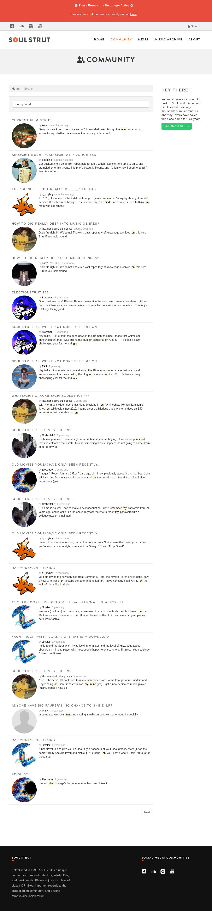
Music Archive (168, 39)
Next (147, 812)
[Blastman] (25, 308)
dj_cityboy (47, 194)
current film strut (32, 120)
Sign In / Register (176, 126)
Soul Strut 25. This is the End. (42, 430)
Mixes (143, 39)
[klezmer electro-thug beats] (25, 239)
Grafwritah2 (48, 435)
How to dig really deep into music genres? (55, 223)
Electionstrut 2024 (31, 292)
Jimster (46, 607)
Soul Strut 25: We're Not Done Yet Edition (54, 326)
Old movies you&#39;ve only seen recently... (56, 464)
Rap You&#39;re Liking (33, 567)
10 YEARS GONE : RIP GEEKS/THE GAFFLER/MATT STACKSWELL (68, 602)
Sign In (195, 26)
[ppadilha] (25, 170)
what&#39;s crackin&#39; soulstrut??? (50, 395)
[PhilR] (25, 721)
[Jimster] (25, 617)
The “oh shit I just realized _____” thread (54, 189)
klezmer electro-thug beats (57, 228)
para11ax (47, 263)
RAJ (44, 366)
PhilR (45, 710)
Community (121, 39)
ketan (45, 125)
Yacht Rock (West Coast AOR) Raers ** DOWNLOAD (60, 636)
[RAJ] (25, 376)
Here (133, 14)
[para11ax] (25, 273)
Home (99, 39)
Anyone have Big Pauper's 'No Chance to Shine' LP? (62, 705)
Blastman (47, 297)
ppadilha (47, 159)
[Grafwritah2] (25, 445)
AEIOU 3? (20, 774)
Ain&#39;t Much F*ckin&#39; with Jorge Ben (54, 154)
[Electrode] (25, 480)
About (194, 39)
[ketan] (25, 135)
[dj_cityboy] (25, 204)
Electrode (47, 469)
